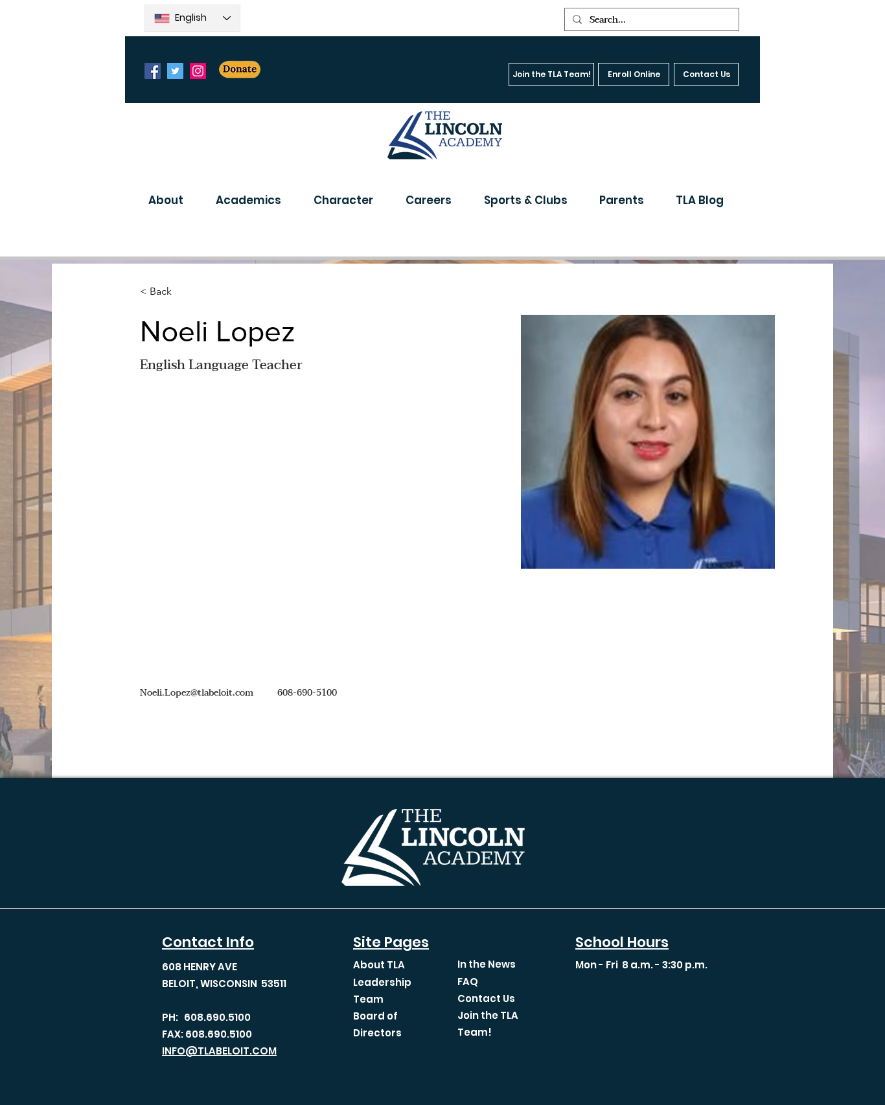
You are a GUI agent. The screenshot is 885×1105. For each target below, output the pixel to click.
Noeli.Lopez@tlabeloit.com (196, 692)
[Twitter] (175, 71)
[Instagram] (198, 71)
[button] (172, 200)
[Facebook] (152, 71)
